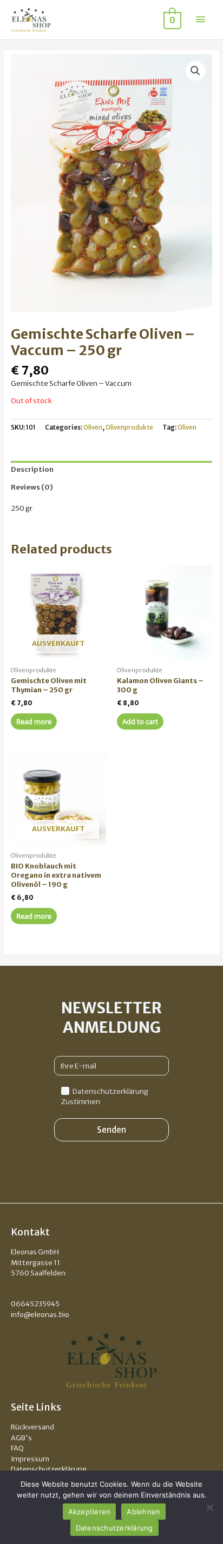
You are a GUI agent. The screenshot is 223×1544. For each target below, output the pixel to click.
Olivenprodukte (129, 427)
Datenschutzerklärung (114, 1527)
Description (32, 469)
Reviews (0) (32, 487)
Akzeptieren (89, 1511)
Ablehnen (143, 1511)
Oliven (92, 427)
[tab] (111, 470)
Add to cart (140, 721)
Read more (33, 721)
